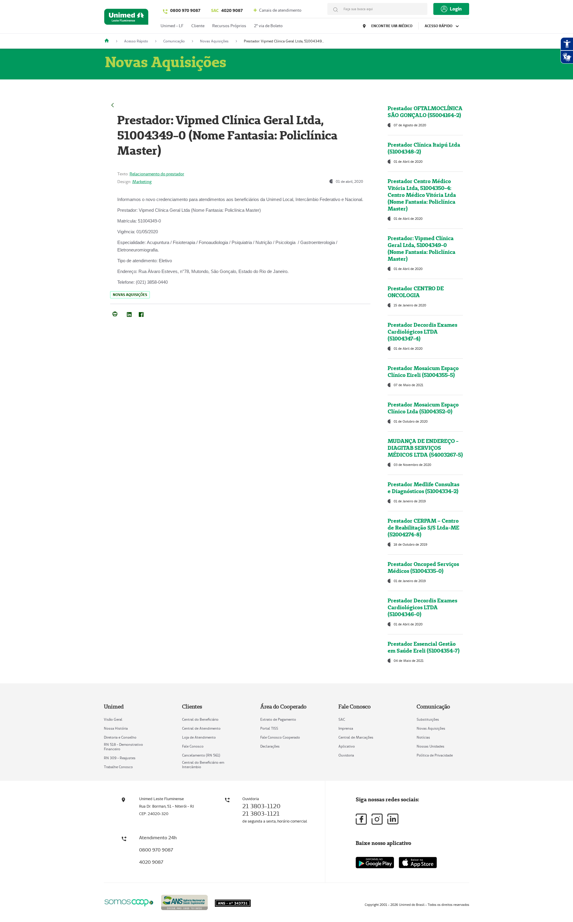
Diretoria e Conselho (120, 737)
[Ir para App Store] (418, 862)
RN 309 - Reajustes (119, 758)
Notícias (423, 737)
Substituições (428, 719)
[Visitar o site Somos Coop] (129, 902)
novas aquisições (130, 294)
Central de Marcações (355, 737)
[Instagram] (377, 819)
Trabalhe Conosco (118, 767)
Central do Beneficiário (200, 719)
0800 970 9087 (185, 10)
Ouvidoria (346, 755)
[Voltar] (112, 104)
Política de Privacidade (435, 755)
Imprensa (345, 728)
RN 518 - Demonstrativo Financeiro (123, 746)
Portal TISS (269, 728)
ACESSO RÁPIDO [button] (439, 26)
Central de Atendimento (201, 728)
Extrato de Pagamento (278, 719)
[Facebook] (141, 313)
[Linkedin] (392, 819)
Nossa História (116, 728)
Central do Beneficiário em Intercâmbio (203, 764)
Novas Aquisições (431, 728)
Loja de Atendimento (199, 737)
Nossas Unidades (430, 746)
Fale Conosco (193, 746)
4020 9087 (227, 10)
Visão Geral (113, 719)
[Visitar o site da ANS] (184, 901)
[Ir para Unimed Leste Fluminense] (126, 18)
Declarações (270, 746)
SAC (341, 719)
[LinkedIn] (129, 313)
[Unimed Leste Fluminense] (108, 41)
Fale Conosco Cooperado (280, 737)
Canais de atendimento (279, 10)
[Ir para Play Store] (375, 862)
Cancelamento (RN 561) (201, 755)
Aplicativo (346, 746)
